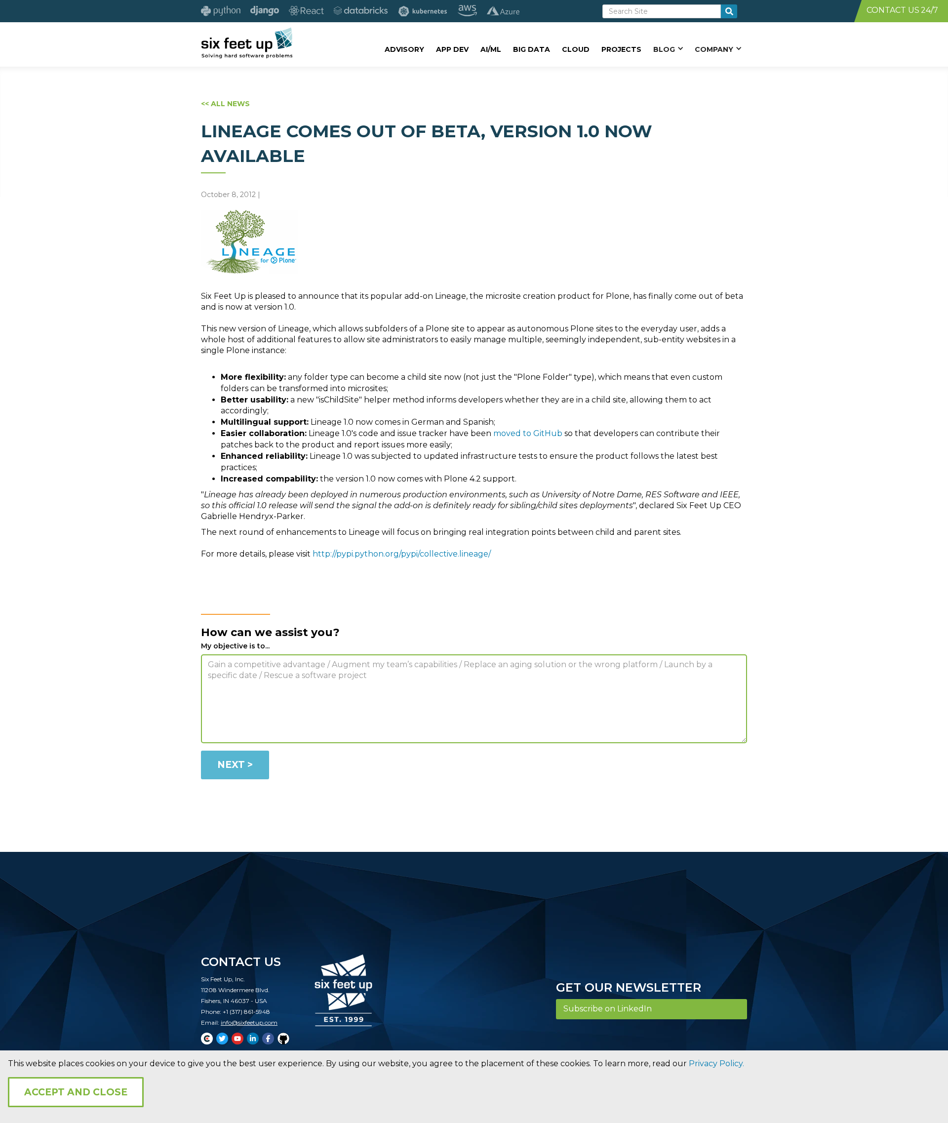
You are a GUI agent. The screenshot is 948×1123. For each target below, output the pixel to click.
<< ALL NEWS (225, 103)
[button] (668, 49)
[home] (247, 43)
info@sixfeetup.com (249, 1022)
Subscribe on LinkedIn (607, 1008)
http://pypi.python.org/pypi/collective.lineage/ (402, 554)
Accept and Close (75, 1092)
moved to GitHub (527, 433)
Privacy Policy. (716, 1063)
